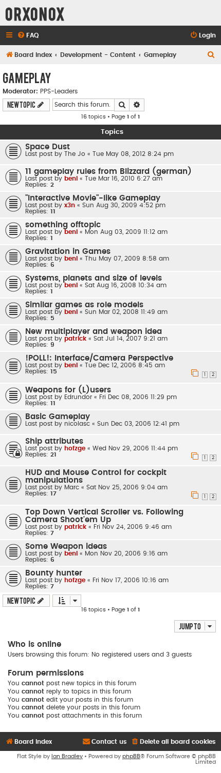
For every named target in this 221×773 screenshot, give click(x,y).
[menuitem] (28, 36)
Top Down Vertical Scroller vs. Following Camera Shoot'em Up (104, 516)
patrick (75, 338)
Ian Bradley (67, 756)
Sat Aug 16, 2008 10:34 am (126, 285)
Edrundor (78, 397)
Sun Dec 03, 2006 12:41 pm (138, 424)
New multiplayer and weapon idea (93, 331)
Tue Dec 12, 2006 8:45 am (125, 365)
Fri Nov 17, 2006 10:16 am (131, 580)
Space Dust (47, 147)
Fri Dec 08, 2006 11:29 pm (138, 397)
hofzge (74, 448)
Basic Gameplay (57, 417)
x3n (69, 205)
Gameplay (27, 77)
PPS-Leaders (59, 91)
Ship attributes (54, 441)
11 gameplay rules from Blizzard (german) (108, 171)
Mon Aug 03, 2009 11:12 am (126, 232)
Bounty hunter (53, 573)
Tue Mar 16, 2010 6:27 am (123, 178)
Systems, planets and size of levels (93, 278)
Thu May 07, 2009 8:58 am (127, 258)
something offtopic (63, 225)
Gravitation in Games (67, 251)
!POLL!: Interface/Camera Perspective (99, 358)
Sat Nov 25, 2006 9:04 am (127, 487)
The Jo (74, 154)
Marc (71, 487)
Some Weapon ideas (66, 546)
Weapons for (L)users (68, 390)
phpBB (131, 756)
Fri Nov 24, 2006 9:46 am (133, 527)
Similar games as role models (84, 305)
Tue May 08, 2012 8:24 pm (133, 154)
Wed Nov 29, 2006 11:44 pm (135, 448)
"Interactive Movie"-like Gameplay (92, 198)
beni (71, 178)
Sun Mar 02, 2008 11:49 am (126, 312)
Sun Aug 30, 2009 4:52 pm (123, 205)
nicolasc (77, 424)
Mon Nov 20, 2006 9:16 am (126, 553)
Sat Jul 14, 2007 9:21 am (131, 338)
